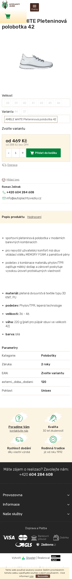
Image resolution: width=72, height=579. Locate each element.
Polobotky (48, 355)
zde (31, 576)
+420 (36, 474)
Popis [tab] (6, 217)
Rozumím (43, 576)
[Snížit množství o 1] (8, 153)
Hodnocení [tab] (34, 217)
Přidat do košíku (46, 153)
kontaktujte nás (19, 428)
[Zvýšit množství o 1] (22, 153)
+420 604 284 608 (20, 192)
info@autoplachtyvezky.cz (23, 198)
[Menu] (34, 7)
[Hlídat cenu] (10, 180)
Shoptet (30, 558)
